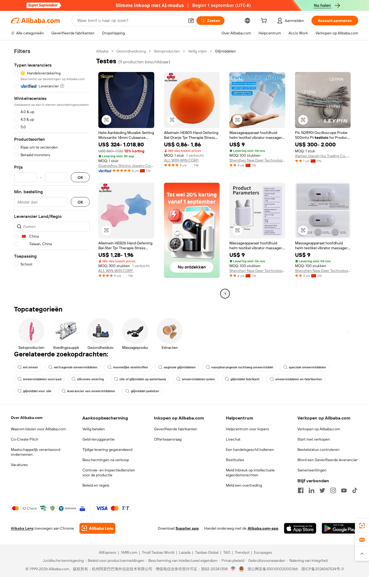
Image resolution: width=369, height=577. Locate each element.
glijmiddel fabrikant (245, 379)
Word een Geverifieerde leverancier (327, 460)
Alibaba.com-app (263, 528)
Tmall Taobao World (158, 552)
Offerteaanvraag (168, 439)
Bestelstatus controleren (318, 449)
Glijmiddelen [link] (225, 51)
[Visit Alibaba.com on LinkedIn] (311, 490)
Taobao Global (207, 552)
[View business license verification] (233, 569)
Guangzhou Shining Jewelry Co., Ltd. (126, 165)
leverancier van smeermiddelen (91, 391)
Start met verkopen (313, 439)
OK (80, 177)
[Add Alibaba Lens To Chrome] (97, 528)
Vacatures (19, 465)
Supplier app (187, 528)
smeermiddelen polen (198, 379)
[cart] (265, 21)
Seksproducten (167, 51)
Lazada (184, 552)
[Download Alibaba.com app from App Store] (300, 528)
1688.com (129, 552)
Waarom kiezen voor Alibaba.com (38, 429)
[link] (362, 526)
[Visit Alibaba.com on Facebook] (300, 490)
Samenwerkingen (312, 470)
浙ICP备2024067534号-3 (322, 569)
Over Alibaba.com (26, 417)
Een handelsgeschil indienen (250, 449)
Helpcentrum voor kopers (247, 429)
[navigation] (52, 173)
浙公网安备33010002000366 (272, 569)
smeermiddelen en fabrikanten (298, 379)
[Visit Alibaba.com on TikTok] (354, 490)
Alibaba (102, 51)
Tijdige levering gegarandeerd (107, 449)
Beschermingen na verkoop (105, 460)
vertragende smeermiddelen (75, 367)
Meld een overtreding (244, 485)
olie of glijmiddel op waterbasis (142, 379)
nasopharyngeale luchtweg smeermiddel (242, 367)
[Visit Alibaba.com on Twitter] (322, 490)
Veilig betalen (93, 429)
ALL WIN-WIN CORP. (181, 160)
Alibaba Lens (22, 528)
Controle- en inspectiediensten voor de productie (108, 472)
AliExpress (107, 552)
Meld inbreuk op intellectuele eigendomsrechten (250, 472)
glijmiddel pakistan (145, 391)
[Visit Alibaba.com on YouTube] (344, 490)
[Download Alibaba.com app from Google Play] (340, 528)
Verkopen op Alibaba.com (318, 429)
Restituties (235, 460)
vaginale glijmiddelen (180, 367)
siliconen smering (90, 379)
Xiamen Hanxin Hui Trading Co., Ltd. (323, 156)
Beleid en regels (95, 485)
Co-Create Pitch (24, 439)
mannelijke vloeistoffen (130, 367)
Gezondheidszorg (131, 51)
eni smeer (30, 367)
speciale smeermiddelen (307, 367)
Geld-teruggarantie (98, 439)
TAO (226, 552)
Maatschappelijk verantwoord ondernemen (35, 452)
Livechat (233, 439)
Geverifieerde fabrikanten (175, 429)
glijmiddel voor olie (37, 391)
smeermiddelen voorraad (42, 379)
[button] (191, 20)
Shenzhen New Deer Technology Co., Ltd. (257, 160)
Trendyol (242, 552)
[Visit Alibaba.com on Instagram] (333, 490)
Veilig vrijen (197, 51)
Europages (263, 552)
